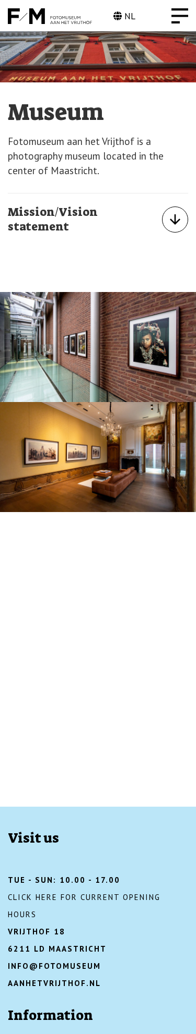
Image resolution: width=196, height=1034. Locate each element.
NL (128, 16)
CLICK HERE (32, 897)
